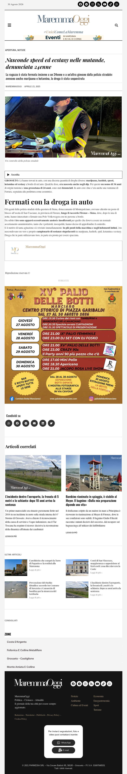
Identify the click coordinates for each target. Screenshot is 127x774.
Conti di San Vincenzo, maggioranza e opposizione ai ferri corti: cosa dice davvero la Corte (105, 565)
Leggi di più (11, 536)
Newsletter (30, 715)
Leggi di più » (35, 569)
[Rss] (98, 4)
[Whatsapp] (116, 4)
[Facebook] (80, 4)
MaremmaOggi (35, 246)
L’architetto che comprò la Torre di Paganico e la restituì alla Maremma (45, 563)
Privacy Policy (53, 715)
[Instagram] (92, 4)
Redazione (19, 715)
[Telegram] (86, 4)
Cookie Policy (21, 718)
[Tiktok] (110, 4)
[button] (8, 423)
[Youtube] (104, 4)
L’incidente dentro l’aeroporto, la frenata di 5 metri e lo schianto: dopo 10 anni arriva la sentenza (32, 500)
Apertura (10, 50)
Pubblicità (41, 715)
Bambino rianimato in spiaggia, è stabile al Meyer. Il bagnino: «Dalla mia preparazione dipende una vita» (91, 500)
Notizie (21, 50)
